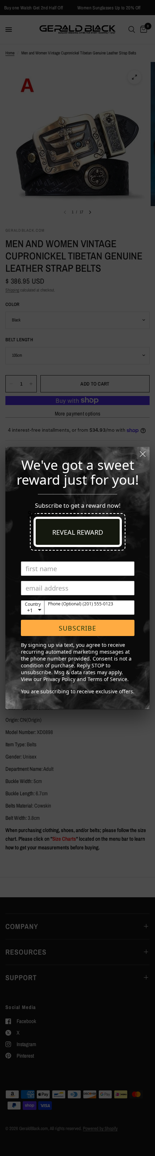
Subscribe (77, 628)
